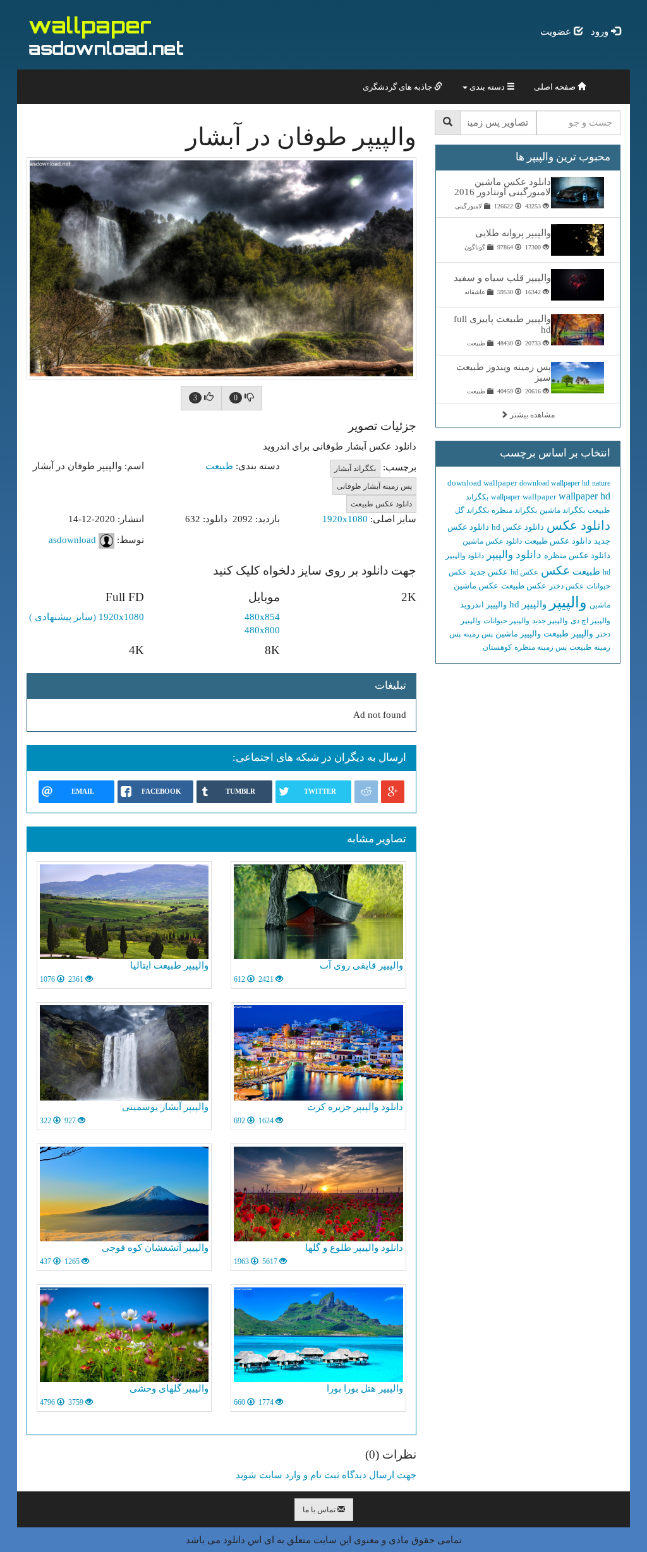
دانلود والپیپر (514, 555)
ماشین (600, 604)
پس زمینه (478, 634)
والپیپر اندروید (483, 604)
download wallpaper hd (554, 483)
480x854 (262, 617)
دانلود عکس (578, 525)
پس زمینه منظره (540, 647)
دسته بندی (487, 87)
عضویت (557, 32)
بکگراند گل (472, 510)
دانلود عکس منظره (577, 555)
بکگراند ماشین (562, 510)
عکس (555, 570)
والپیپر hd (528, 604)
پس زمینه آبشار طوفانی (374, 486)
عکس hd (524, 572)
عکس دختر (566, 586)
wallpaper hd (584, 496)
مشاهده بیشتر (531, 414)
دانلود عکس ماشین (492, 541)
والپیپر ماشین (518, 633)
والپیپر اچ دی (590, 620)
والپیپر (568, 602)
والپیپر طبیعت (568, 633)
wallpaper (539, 496)
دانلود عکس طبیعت (381, 503)
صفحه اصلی (555, 87)
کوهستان (497, 647)
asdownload (72, 539)
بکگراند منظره (514, 510)
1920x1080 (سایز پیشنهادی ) (86, 617)
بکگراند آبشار (355, 468)
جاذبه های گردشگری (398, 87)
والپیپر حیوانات (506, 620)
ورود (601, 32)
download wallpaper (482, 482)
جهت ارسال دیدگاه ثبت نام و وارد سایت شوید (326, 1475)
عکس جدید (488, 571)
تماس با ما (320, 1509)
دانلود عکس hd (518, 527)
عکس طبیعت (524, 585)
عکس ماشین (476, 585)
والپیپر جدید (550, 620)
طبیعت (219, 466)
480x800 (262, 630)
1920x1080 (345, 519)
